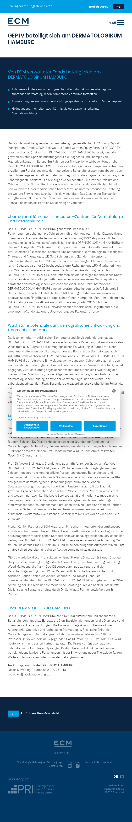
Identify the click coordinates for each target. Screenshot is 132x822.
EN (122, 776)
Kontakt (107, 762)
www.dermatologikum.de (65, 657)
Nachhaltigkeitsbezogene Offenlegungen (40, 762)
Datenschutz (92, 762)
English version (99, 6)
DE (115, 776)
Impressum (74, 762)
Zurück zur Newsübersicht (40, 716)
